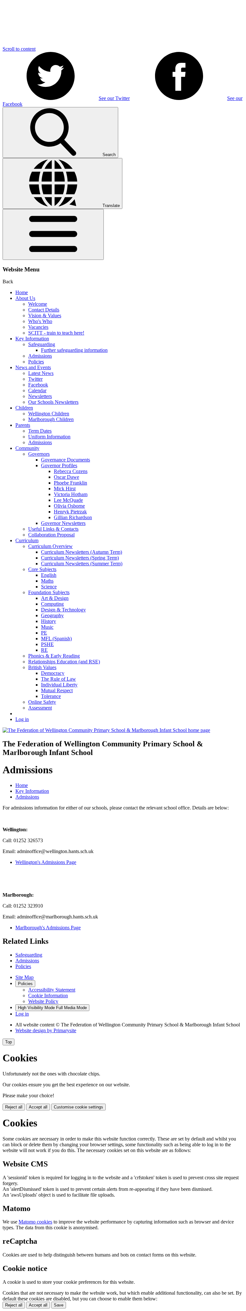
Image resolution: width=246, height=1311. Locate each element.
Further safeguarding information (74, 350)
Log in (22, 719)
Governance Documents (65, 459)
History (48, 621)
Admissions (40, 356)
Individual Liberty (59, 684)
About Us (25, 298)
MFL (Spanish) (56, 638)
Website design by (45, 1030)
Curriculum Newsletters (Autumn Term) (81, 552)
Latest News (40, 373)
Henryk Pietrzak (70, 511)
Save (58, 1305)
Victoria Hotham (70, 494)
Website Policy (43, 1001)
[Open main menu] (53, 234)
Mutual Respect (57, 690)
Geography (52, 615)
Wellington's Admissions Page (45, 862)
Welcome (37, 304)
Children (24, 408)
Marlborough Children (51, 419)
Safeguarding (41, 344)
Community (27, 448)
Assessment (40, 707)
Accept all (38, 1107)
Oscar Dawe (66, 477)
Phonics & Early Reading (54, 656)
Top (8, 1042)
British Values (42, 667)
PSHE (47, 644)
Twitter (35, 379)
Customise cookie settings (78, 1107)
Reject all (13, 1107)
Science (49, 586)
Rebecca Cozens (70, 471)
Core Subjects (42, 569)
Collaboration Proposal (51, 534)
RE (44, 650)
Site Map (24, 977)
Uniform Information (49, 436)
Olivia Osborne (69, 506)
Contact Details (43, 309)
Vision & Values (44, 315)
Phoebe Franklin (70, 482)
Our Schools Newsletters (53, 402)
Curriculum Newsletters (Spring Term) (80, 557)
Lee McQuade (68, 500)
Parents (22, 425)
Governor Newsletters (63, 523)
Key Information (32, 338)
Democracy (52, 673)
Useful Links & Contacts (53, 529)
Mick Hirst (65, 488)
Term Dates (40, 431)
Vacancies (38, 327)
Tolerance (51, 696)
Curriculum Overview (50, 546)
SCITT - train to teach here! (56, 333)
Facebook (38, 384)
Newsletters (40, 396)
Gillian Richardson (73, 517)
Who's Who (40, 321)
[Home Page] (106, 730)
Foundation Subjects (49, 592)
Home (21, 292)
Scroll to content (19, 49)
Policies (36, 361)
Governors (39, 454)
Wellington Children (48, 413)
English (48, 575)
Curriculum (26, 540)
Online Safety (42, 702)
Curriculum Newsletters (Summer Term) (81, 563)
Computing (52, 604)
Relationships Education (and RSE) (64, 661)
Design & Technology (63, 609)
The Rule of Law (58, 679)
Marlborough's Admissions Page (48, 927)
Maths (47, 581)
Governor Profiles (59, 465)
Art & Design (55, 598)
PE (44, 632)
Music (47, 627)
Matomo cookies (35, 1221)
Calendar (37, 390)
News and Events (33, 367)
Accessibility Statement (51, 989)
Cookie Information (48, 995)
